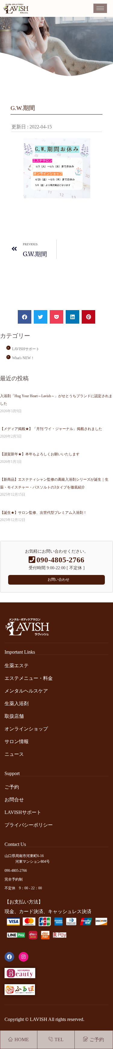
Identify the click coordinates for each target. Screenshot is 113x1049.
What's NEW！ (23, 358)
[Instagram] (23, 957)
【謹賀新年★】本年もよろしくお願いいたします (40, 454)
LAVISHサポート (25, 349)
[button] (24, 317)
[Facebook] (9, 957)
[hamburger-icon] (100, 8)
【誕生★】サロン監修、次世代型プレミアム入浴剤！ (43, 512)
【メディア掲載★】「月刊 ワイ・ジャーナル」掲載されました (51, 429)
